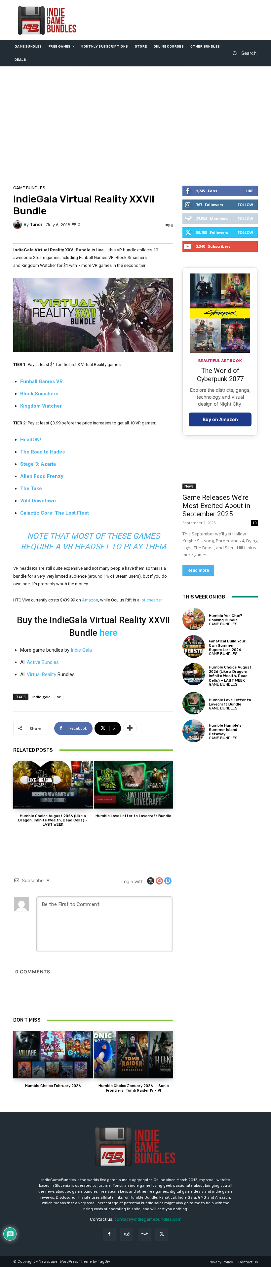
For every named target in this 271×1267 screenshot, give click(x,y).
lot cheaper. (151, 599)
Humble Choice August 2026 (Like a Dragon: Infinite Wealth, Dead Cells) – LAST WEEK (53, 820)
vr (59, 696)
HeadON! (30, 440)
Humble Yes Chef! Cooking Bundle (225, 618)
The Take (31, 488)
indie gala (41, 696)
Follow (245, 204)
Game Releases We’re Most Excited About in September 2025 (216, 505)
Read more (198, 570)
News (189, 486)
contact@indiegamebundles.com (147, 1219)
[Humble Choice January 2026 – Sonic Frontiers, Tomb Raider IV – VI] (134, 1054)
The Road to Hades (42, 452)
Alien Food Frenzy (41, 476)
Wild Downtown (38, 501)
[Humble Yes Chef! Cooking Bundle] (193, 619)
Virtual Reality (41, 674)
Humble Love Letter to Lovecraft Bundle (133, 816)
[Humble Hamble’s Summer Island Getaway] (193, 730)
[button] (242, 53)
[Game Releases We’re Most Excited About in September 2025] (220, 470)
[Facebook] (109, 1234)
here (108, 633)
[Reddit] (126, 1234)
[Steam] (144, 1234)
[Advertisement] (135, 127)
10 (254, 523)
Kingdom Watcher (41, 406)
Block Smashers (39, 394)
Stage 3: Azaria (38, 464)
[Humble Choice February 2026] (53, 1054)
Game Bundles (29, 188)
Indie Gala (81, 650)
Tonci (36, 224)
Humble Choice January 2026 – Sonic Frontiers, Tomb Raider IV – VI (133, 1088)
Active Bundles (43, 662)
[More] (130, 728)
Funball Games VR (41, 381)
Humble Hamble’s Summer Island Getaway (225, 729)
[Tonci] (18, 224)
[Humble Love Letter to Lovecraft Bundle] (134, 785)
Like (249, 190)
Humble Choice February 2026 (53, 1086)
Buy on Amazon (220, 419)
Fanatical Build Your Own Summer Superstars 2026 (227, 645)
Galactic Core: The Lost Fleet (54, 513)
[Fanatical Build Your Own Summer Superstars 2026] (193, 646)
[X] (161, 1234)
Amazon (90, 599)
